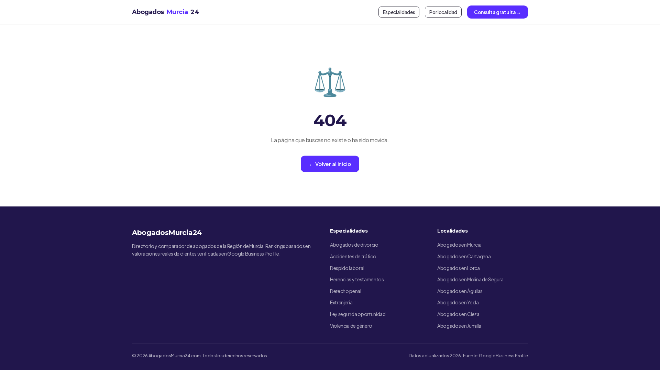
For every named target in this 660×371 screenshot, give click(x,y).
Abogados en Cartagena (464, 256)
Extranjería (341, 302)
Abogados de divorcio (354, 244)
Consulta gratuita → (497, 12)
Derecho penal (345, 291)
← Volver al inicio (330, 163)
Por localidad (443, 12)
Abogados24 (165, 12)
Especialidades (399, 12)
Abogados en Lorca (458, 268)
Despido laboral (347, 268)
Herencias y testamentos (357, 279)
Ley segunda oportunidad (358, 314)
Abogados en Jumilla (459, 326)
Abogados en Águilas (460, 291)
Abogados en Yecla (458, 302)
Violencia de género (351, 326)
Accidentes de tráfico (353, 256)
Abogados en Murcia (459, 244)
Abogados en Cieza (458, 314)
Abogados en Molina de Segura (470, 279)
